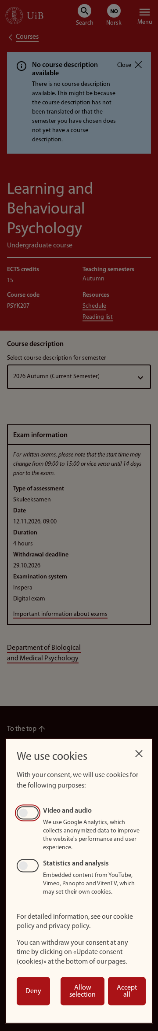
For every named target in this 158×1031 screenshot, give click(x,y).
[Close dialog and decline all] (138, 751)
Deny (33, 991)
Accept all (127, 991)
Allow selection (82, 991)
